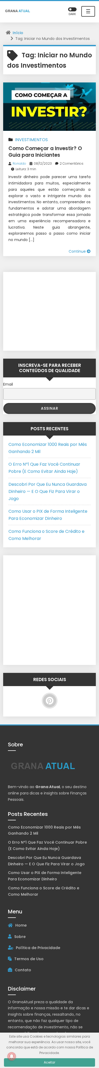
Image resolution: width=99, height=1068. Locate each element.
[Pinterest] (49, 700)
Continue (78, 251)
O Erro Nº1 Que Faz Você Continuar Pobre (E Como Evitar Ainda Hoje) (47, 845)
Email (8, 384)
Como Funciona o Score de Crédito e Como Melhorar (43, 891)
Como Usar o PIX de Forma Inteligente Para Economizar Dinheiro (44, 876)
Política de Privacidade (38, 947)
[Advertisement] (41, 310)
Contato (23, 970)
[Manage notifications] (11, 1056)
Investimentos (31, 140)
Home (21, 925)
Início (18, 32)
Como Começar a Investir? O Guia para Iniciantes (45, 152)
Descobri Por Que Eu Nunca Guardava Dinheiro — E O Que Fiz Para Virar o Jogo (47, 491)
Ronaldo (19, 163)
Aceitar (49, 1062)
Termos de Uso (29, 958)
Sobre (20, 936)
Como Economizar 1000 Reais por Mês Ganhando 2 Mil (44, 830)
